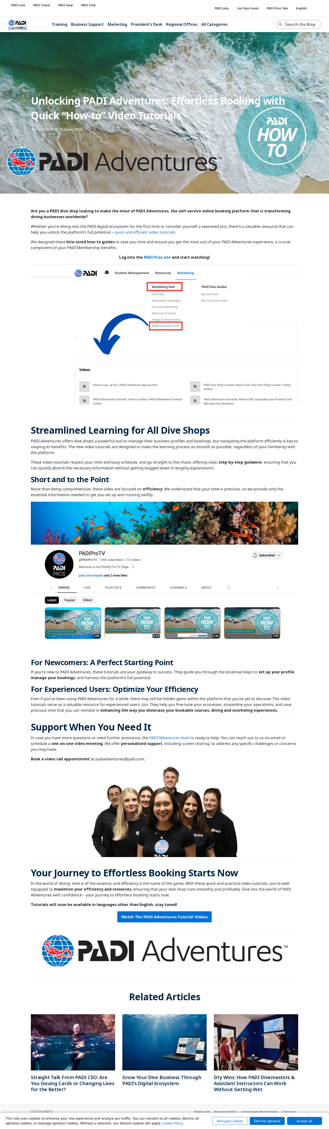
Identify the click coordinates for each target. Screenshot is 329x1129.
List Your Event (248, 8)
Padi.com (202, 1111)
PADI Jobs (222, 8)
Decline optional (267, 1121)
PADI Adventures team (169, 737)
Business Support (87, 24)
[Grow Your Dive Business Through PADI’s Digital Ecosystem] (164, 1042)
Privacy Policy (225, 1111)
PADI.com (18, 5)
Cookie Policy (172, 1123)
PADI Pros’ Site (277, 8)
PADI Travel (41, 5)
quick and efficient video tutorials (144, 232)
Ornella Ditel (42, 129)
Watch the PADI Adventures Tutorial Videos (164, 916)
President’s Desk (146, 24)
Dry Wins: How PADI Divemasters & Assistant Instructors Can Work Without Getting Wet (254, 1083)
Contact (289, 1111)
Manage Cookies (230, 1121)
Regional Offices (181, 24)
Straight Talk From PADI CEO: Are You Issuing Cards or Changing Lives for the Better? (72, 1083)
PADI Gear (65, 5)
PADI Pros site (157, 257)
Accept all (304, 1121)
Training (59, 24)
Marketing (117, 24)
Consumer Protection (259, 1111)
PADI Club (88, 5)
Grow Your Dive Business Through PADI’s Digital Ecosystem (161, 1080)
